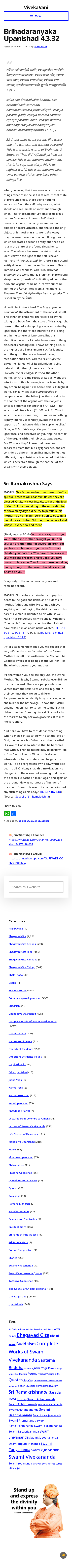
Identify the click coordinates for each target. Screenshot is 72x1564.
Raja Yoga (14, 1196)
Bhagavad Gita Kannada (23, 959)
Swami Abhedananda (41, 1399)
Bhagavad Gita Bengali (22, 944)
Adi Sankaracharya (17, 1329)
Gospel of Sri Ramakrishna (32, 796)
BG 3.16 (45, 632)
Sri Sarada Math (18, 1242)
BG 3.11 (60, 628)
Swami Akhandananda (24, 1409)
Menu (38, 16)
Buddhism (15, 1005)
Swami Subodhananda (43, 1437)
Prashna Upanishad (20, 1172)
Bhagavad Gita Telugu (22, 967)
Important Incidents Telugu (25, 1056)
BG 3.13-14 (21, 632)
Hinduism (28, 1368)
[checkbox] (63, 1555)
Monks (13, 1149)
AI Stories (49, 1329)
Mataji (12, 1374)
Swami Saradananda (48, 1426)
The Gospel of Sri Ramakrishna (27, 1288)
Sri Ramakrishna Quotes (23, 1234)
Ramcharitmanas (19, 1211)
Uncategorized (17, 1296)
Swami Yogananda (20, 1463)
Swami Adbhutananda (23, 1404)
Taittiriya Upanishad (21, 1281)
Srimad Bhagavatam (21, 1250)
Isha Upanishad (18, 1072)
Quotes (13, 1188)
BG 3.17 (45, 792)
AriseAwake (16, 928)
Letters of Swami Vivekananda (27, 1126)
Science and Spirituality (23, 1219)
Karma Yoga (16, 1087)
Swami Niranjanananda (47, 1415)
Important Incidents (21, 1049)
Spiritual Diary (17, 1227)
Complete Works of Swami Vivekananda (33, 1021)
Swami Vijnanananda (45, 1450)
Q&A (57, 1373)
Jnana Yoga (15, 1080)
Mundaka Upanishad (21, 1157)
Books (12, 982)
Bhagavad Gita (17, 936)
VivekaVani (36, 7)
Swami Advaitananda (50, 1404)
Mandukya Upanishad (22, 1141)
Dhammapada (17, 1033)
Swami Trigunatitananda (24, 1444)
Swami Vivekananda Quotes (25, 1273)
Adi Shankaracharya (35, 1329)
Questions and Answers (23, 1180)
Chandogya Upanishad (22, 1013)
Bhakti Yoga (16, 974)
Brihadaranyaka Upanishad (34, 821)
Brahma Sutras (18, 990)
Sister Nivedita (26, 1385)
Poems (32, 1374)
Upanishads (16, 1304)
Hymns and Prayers (20, 1041)
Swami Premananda (22, 1421)
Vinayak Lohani (41, 1463)
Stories (13, 1257)
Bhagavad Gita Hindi (21, 951)
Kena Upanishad (18, 1103)
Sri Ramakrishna (26, 1392)
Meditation (21, 1373)
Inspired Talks (17, 1064)
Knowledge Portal (19, 1110)
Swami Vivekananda (21, 1265)
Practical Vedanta (46, 1374)
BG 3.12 (8, 632)
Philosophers (16, 1165)
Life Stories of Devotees (23, 1134)
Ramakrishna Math (45, 1381)
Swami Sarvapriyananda (24, 1431)
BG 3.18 (56, 792)
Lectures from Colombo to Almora (29, 1118)
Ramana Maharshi (19, 1203)
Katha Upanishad (19, 1095)
